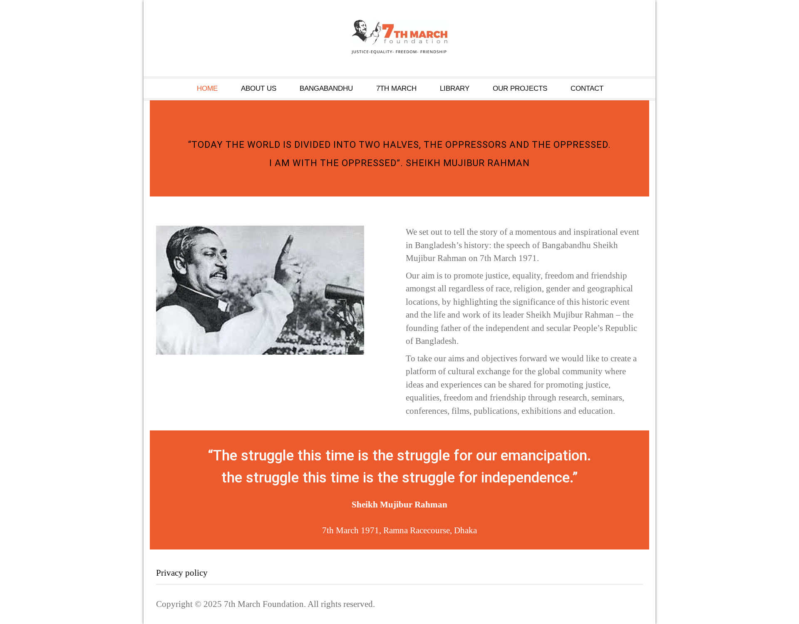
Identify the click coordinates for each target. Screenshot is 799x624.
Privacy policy (182, 573)
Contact (587, 88)
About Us (258, 88)
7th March (396, 88)
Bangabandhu (326, 88)
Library (454, 88)
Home (207, 88)
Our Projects (520, 88)
